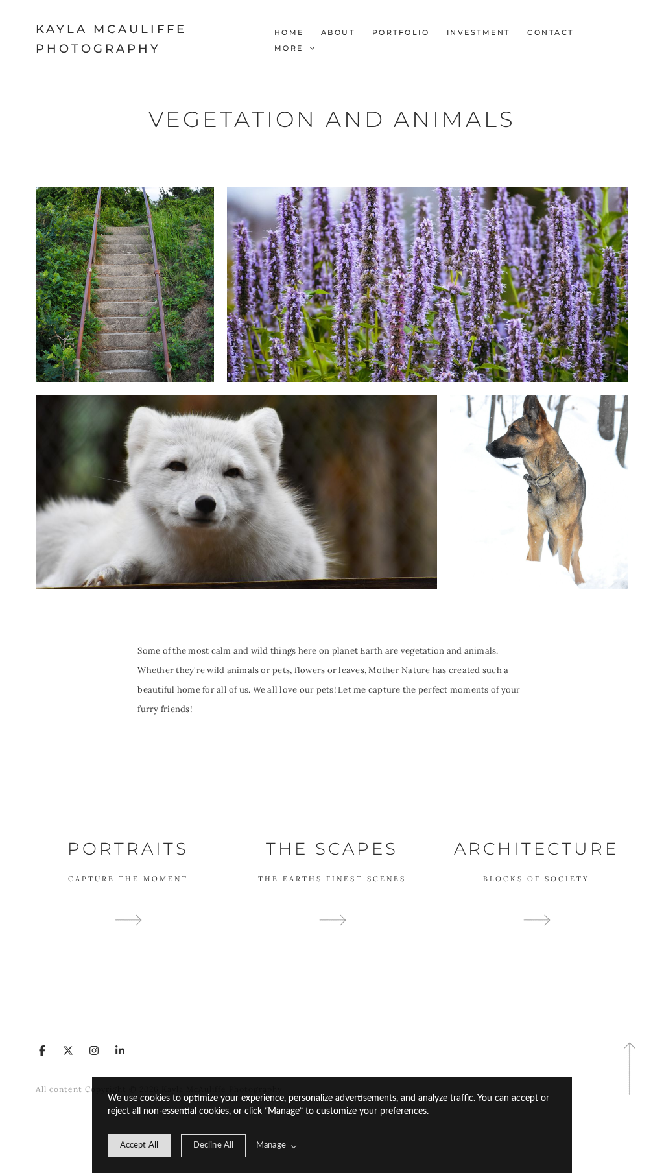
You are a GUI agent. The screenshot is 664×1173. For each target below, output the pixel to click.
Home (289, 32)
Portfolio (401, 32)
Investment (478, 32)
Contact (550, 32)
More (290, 48)
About (338, 32)
